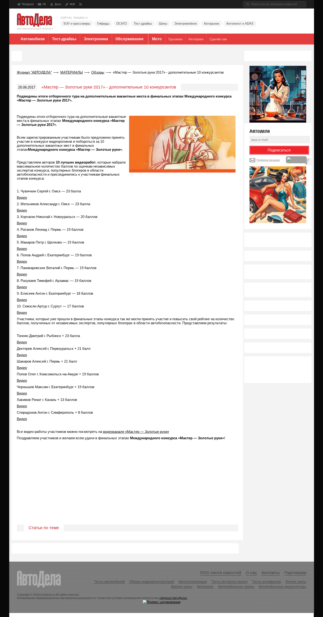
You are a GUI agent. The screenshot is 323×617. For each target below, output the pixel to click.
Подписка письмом (268, 160)
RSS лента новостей (220, 572)
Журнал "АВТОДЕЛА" (34, 72)
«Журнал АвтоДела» (173, 598)
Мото (157, 39)
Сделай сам (218, 39)
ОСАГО (121, 23)
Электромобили (185, 23)
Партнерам (295, 572)
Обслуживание (129, 39)
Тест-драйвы (143, 23)
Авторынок (211, 23)
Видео (22, 197)
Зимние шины (181, 586)
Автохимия (205, 586)
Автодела (259, 131)
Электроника (96, 39)
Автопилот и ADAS (239, 23)
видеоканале (113, 432)
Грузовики (175, 39)
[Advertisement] (127, 488)
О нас (251, 572)
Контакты (271, 572)
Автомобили (33, 39)
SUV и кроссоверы (76, 23)
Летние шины (295, 581)
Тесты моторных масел (229, 581)
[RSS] (80, 4)
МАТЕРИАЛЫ (71, 72)
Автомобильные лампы (236, 586)
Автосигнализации (193, 581)
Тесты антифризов (266, 581)
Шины (163, 23)
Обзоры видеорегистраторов (151, 581)
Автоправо (196, 39)
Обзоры (97, 72)
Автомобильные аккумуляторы (282, 586)
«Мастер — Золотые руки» (147, 432)
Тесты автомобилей (109, 581)
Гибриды (103, 23)
